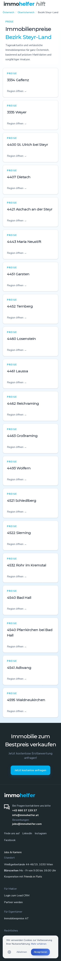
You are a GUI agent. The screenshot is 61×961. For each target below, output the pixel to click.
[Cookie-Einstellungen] (9, 952)
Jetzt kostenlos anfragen (30, 770)
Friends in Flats (33, 876)
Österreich (8, 12)
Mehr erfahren (38, 943)
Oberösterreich (26, 12)
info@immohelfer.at (25, 815)
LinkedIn (27, 833)
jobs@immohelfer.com (27, 824)
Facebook (10, 840)
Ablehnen (21, 952)
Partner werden (13, 902)
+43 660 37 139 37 (24, 810)
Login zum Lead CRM (16, 895)
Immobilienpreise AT (16, 918)
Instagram (41, 833)
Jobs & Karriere (13, 852)
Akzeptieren (40, 952)
